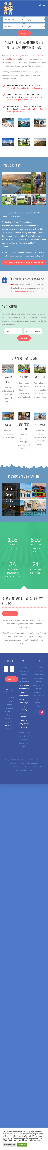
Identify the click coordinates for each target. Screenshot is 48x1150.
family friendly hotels (23, 709)
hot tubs (21, 109)
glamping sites (27, 59)
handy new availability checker (22, 291)
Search (24, 33)
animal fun (12, 100)
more (43, 88)
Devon (30, 88)
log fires (29, 109)
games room (23, 100)
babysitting (39, 109)
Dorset (37, 88)
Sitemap (39, 760)
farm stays (24, 702)
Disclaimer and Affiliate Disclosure (29, 763)
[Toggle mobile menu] (44, 5)
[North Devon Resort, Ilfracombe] (24, 499)
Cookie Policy (13, 763)
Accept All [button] (22, 1145)
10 (36, 513)
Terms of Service (23, 770)
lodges (31, 55)
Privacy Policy (40, 767)
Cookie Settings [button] (9, 1145)
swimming (28, 97)
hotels (37, 55)
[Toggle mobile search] (40, 5)
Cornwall (11, 88)
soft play (38, 97)
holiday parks (12, 59)
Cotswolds (21, 88)
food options (13, 111)
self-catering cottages (19, 55)
